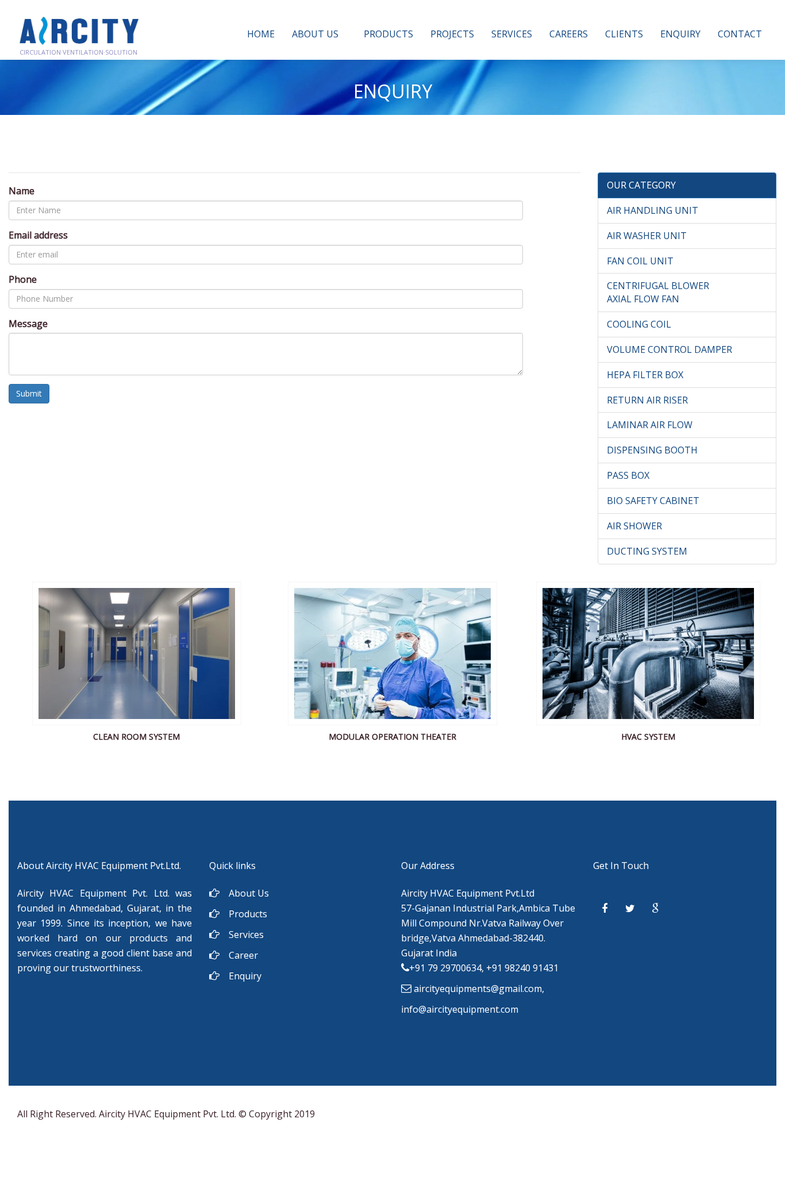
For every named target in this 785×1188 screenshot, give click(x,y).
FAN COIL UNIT (640, 261)
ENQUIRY (680, 34)
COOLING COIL (639, 324)
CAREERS (568, 34)
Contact (740, 34)
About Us (315, 34)
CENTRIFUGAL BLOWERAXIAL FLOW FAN (658, 292)
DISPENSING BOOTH (652, 450)
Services (246, 934)
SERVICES (511, 34)
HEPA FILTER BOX (645, 374)
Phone (23, 279)
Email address (38, 235)
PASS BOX (628, 475)
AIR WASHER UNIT (647, 235)
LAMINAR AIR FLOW (649, 424)
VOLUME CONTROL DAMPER (669, 349)
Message (28, 323)
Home (261, 34)
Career (243, 955)
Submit (29, 393)
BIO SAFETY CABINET (653, 500)
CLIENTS (624, 34)
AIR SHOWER (634, 526)
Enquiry (245, 976)
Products (388, 34)
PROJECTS (452, 34)
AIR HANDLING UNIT (652, 210)
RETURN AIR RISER (647, 400)
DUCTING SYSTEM (647, 551)
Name (21, 190)
